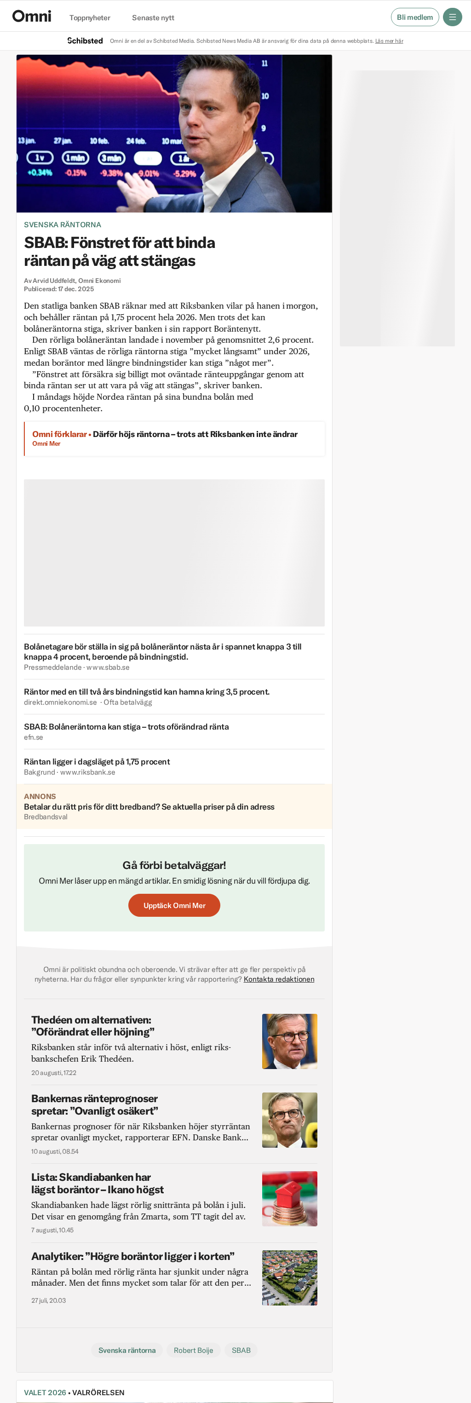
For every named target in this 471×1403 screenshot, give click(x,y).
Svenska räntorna (62, 224)
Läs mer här (389, 40)
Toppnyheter (89, 18)
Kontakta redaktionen (279, 978)
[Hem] (31, 16)
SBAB (241, 1350)
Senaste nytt (153, 18)
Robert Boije (193, 1350)
